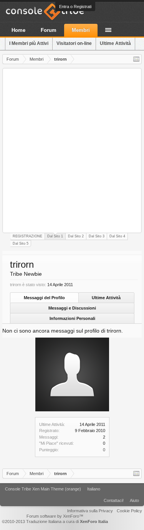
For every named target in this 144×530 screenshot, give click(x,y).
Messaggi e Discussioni (72, 308)
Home (18, 30)
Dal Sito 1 (55, 236)
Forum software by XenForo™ (54, 516)
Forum (48, 30)
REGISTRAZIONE (27, 236)
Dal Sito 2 (76, 236)
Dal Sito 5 (20, 243)
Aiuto (134, 500)
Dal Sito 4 (117, 236)
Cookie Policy (129, 510)
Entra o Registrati (75, 6)
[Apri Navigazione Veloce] (136, 59)
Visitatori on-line (74, 43)
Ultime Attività (106, 297)
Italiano (93, 489)
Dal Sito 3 (96, 236)
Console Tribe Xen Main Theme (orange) (43, 489)
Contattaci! (114, 500)
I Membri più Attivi (28, 43)
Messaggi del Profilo (44, 297)
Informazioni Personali (72, 318)
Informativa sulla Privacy (90, 510)
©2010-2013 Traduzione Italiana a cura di (55, 521)
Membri (81, 30)
